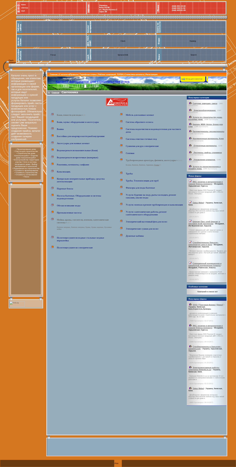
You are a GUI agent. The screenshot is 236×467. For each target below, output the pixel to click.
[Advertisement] (26, 241)
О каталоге (64, 74)
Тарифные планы (88, 74)
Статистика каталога (134, 74)
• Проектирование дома (26, 149)
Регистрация (151, 74)
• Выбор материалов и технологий (26, 165)
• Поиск (26, 177)
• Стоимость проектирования (26, 170)
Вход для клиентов (194, 79)
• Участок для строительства (26, 151)
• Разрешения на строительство (26, 168)
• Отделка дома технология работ (27, 157)
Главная (53, 74)
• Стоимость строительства (26, 172)
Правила (74, 74)
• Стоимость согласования (26, 175)
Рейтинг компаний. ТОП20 (110, 74)
